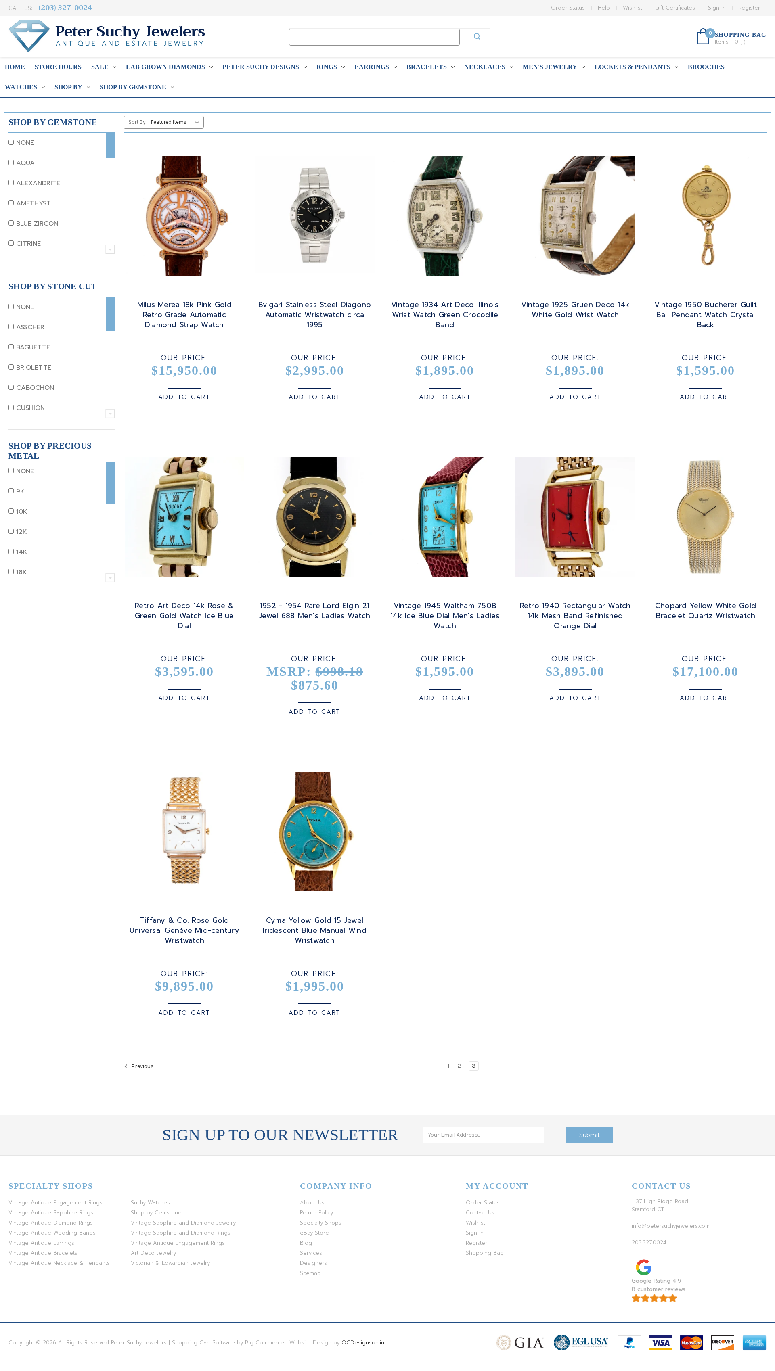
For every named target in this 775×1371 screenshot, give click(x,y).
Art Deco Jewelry (153, 1253)
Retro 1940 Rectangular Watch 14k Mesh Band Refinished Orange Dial (575, 616)
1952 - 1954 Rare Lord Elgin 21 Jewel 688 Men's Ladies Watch (314, 611)
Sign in (717, 8)
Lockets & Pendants (632, 66)
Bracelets (426, 66)
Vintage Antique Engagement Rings (55, 1202)
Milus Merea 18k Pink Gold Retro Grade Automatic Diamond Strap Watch (184, 315)
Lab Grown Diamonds (165, 66)
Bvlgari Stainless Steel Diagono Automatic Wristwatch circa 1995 (314, 315)
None (24, 143)
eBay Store (314, 1233)
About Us (312, 1202)
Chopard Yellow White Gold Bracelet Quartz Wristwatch (705, 611)
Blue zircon (36, 223)
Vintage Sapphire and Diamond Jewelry (183, 1223)
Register (749, 8)
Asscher (29, 327)
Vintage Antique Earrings (41, 1243)
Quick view (182, 208)
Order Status (568, 8)
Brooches (706, 66)
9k (19, 491)
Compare (181, 223)
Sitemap (310, 1273)
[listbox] (176, 122)
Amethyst (32, 203)
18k (20, 572)
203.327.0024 (649, 1242)
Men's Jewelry (550, 66)
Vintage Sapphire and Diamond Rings (180, 1233)
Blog (306, 1243)
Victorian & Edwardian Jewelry (170, 1263)
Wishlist (632, 8)
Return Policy (316, 1212)
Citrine (27, 244)
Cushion (29, 408)
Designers (313, 1263)
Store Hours (58, 66)
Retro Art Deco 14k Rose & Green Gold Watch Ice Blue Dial (184, 616)
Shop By (68, 87)
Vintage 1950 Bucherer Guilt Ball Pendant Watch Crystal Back (705, 315)
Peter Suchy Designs (260, 66)
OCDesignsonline (364, 1342)
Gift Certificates (675, 8)
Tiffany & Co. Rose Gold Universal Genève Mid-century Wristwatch (184, 930)
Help (604, 8)
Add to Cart (184, 397)
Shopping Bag (485, 1253)
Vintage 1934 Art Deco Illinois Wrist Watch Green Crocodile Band (445, 315)
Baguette (32, 347)
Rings (326, 66)
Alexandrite (37, 183)
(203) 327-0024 (65, 8)
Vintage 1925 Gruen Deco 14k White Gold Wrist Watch (575, 310)
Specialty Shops (320, 1223)
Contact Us (480, 1212)
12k (20, 532)
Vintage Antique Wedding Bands (52, 1233)
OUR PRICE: (184, 358)
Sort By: (137, 122)
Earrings (371, 66)
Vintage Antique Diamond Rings (50, 1223)
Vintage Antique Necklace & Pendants (59, 1263)
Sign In (475, 1233)
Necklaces (484, 66)
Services (311, 1253)
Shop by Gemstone (133, 87)
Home (15, 66)
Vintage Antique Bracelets (43, 1253)
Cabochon (34, 388)
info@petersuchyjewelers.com (671, 1226)
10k (20, 511)
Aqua (24, 163)
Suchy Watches (150, 1202)
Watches (21, 87)
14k (20, 552)
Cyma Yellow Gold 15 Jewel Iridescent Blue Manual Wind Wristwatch (315, 930)
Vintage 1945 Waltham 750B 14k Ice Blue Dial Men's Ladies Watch (445, 616)
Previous (142, 1066)
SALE (100, 66)
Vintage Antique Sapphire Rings (50, 1212)
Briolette (32, 367)
